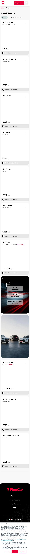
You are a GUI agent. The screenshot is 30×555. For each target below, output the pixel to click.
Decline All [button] (23, 551)
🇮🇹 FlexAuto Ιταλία (15, 519)
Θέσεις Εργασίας (15, 504)
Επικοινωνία (15, 496)
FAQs (15, 508)
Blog (15, 512)
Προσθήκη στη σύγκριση (11, 53)
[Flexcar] (3, 3)
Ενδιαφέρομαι (19, 3)
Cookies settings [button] (7, 551)
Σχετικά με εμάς (15, 500)
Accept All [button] (15, 551)
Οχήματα (7, 8)
